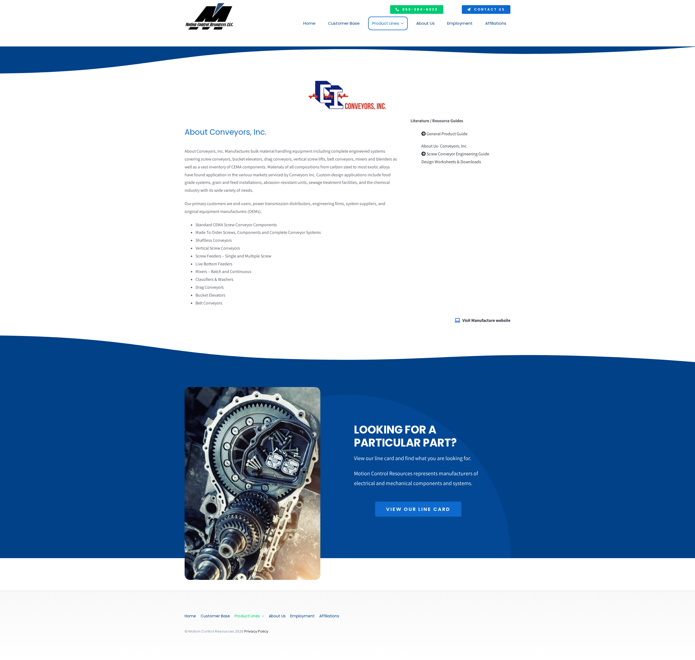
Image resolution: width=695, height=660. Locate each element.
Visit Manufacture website (486, 320)
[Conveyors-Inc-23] (347, 81)
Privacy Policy (256, 631)
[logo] (209, 5)
